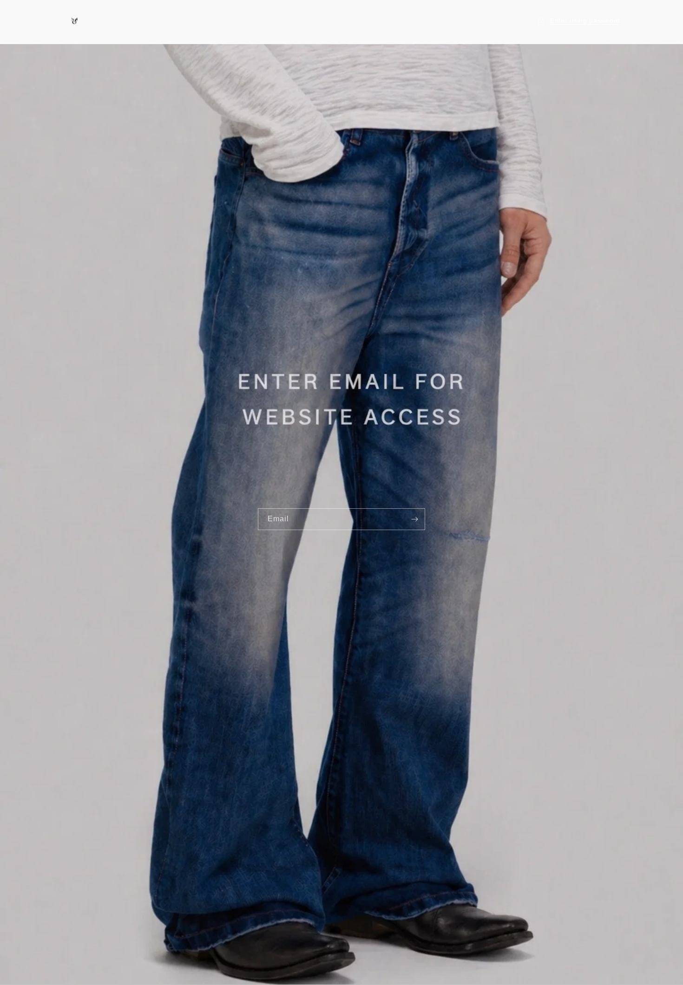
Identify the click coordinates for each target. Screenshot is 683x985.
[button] (578, 20)
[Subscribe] (414, 519)
